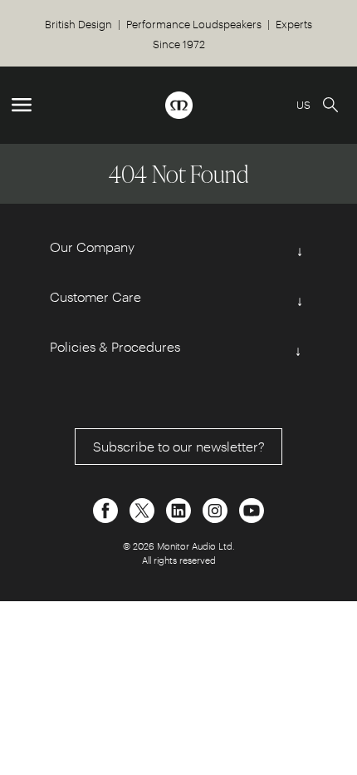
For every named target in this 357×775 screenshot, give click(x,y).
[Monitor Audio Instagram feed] (217, 508)
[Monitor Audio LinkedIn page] (180, 508)
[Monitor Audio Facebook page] (107, 508)
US (303, 104)
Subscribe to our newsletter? (179, 446)
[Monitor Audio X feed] (144, 508)
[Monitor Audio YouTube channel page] (251, 508)
